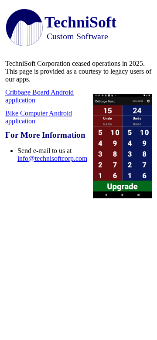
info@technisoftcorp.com (52, 158)
